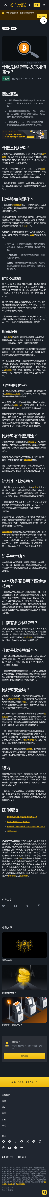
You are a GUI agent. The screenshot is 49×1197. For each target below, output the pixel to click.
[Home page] (18, 5)
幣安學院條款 (20, 1184)
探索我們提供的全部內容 (22, 1082)
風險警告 (11, 1184)
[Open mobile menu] (44, 5)
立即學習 (41, 16)
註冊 (37, 5)
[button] (44, 5)
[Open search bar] (29, 5)
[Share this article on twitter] (3, 906)
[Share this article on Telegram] (27, 906)
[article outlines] (43, 20)
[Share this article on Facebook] (15, 906)
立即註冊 (24, 1056)
